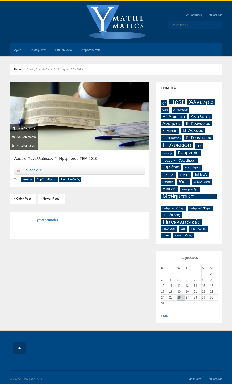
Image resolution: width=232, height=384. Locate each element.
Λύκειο (27, 179)
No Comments (26, 137)
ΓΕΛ (199, 146)
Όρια (165, 109)
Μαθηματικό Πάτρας (200, 208)
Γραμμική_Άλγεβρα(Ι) (179, 160)
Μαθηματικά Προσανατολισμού (186, 196)
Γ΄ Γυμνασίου (198, 137)
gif (164, 103)
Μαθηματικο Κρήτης (173, 208)
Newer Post (51, 198)
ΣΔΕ (183, 228)
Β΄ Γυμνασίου (198, 123)
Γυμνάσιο (170, 167)
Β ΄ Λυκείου (169, 131)
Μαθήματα (38, 50)
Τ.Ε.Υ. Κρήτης (198, 228)
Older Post (23, 198)
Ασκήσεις (171, 123)
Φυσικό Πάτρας (183, 235)
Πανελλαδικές (70, 179)
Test (177, 101)
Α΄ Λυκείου (173, 116)
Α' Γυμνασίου (180, 109)
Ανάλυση (200, 116)
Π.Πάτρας (171, 215)
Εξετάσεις (167, 181)
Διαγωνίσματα (192, 167)
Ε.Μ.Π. (184, 175)
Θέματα (183, 181)
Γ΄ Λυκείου (176, 145)
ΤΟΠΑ (165, 235)
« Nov (164, 316)
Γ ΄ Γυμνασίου (171, 138)
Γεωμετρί (167, 153)
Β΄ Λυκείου (193, 130)
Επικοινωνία (215, 15)
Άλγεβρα (201, 102)
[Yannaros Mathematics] (116, 22)
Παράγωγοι (168, 228)
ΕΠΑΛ (201, 174)
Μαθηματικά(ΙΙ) (190, 189)
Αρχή (17, 50)
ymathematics (25, 145)
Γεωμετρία (188, 152)
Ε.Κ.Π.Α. (168, 175)
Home (18, 69)
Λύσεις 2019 (34, 170)
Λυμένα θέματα (46, 179)
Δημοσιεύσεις (194, 15)
